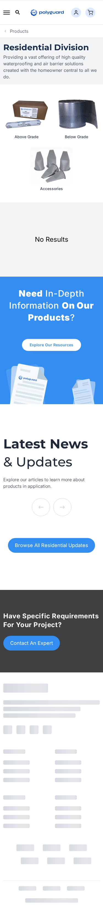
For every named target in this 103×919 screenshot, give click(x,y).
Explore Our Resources (51, 344)
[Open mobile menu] (6, 12)
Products (19, 31)
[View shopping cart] (90, 12)
